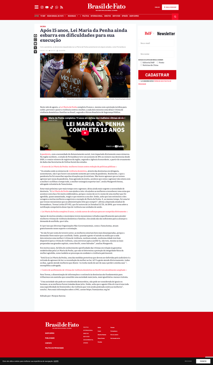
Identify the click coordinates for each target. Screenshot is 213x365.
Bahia (99, 327)
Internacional (97, 16)
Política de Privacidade (54, 348)
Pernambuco (113, 331)
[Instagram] (42, 7)
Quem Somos (134, 16)
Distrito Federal (102, 334)
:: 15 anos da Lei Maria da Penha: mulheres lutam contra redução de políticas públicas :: (78, 166)
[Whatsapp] (56, 7)
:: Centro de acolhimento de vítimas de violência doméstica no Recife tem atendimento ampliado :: (83, 269)
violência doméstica (78, 170)
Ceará (99, 331)
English (157, 7)
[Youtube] (46, 7)
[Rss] (61, 7)
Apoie (36, 16)
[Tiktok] (51, 7)
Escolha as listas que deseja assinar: (150, 60)
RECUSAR (188, 361)
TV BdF (42, 16)
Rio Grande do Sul (115, 338)
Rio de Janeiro (114, 334)
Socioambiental (88, 339)
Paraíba (100, 342)
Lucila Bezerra (61, 50)
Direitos (107, 16)
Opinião (125, 16)
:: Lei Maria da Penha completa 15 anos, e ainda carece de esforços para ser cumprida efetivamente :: (84, 211)
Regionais (72, 16)
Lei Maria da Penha (68, 106)
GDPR (56, 361)
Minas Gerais (101, 338)
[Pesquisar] (175, 16)
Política (85, 16)
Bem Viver (116, 16)
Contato (48, 343)
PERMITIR (203, 361)
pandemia (46, 154)
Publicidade (50, 338)
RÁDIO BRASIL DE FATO (55, 16)
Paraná (112, 327)
